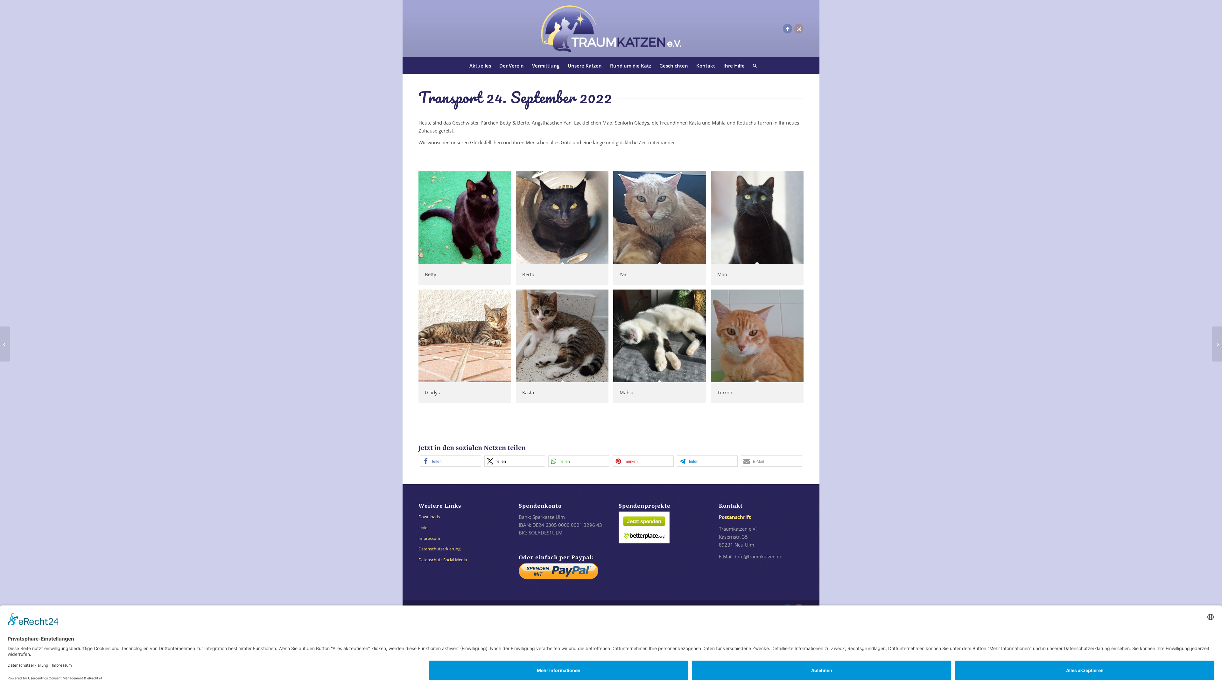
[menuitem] (480, 66)
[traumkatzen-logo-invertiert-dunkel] (611, 28)
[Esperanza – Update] (5, 344)
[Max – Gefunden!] (1217, 344)
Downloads (429, 517)
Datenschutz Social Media (442, 560)
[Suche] (753, 66)
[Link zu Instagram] (799, 28)
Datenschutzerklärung (439, 549)
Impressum (429, 538)
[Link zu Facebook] (787, 28)
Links (423, 527)
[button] (450, 461)
